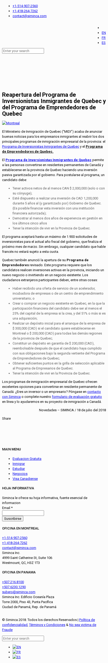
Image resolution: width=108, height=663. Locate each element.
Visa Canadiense (25, 479)
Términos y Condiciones (47, 625)
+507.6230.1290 (14, 587)
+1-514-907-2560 (25, 6)
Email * (7, 508)
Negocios (20, 474)
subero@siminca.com (18, 592)
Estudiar (19, 469)
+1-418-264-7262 (25, 11)
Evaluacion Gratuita (27, 459)
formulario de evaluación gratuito (77, 397)
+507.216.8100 (13, 582)
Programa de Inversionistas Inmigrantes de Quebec (40, 146)
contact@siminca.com (30, 16)
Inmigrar (19, 464)
